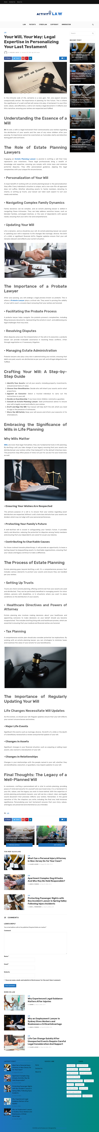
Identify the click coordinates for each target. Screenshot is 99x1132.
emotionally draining (73, 1077)
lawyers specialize (85, 1073)
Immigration (66, 24)
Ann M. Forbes (34, 884)
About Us (19, 2)
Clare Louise (33, 864)
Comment (7, 930)
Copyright (54, 24)
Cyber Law (43, 24)
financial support (72, 1069)
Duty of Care (83, 1088)
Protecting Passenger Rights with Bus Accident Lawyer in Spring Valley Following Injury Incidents (47, 901)
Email (6, 964)
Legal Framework (72, 1073)
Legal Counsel (89, 1080)
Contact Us (12, 2)
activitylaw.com (61, 1128)
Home (5, 2)
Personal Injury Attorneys (75, 1080)
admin (31, 1004)
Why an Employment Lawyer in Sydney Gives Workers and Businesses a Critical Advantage (45, 1021)
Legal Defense (87, 1096)
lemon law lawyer (82, 1065)
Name (6, 956)
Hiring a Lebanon (72, 1088)
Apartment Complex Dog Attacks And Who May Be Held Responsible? (46, 879)
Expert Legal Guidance (74, 1092)
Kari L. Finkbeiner (35, 907)
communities (79, 1084)
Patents (32, 24)
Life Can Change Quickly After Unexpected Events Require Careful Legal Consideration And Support (47, 1041)
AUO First (70, 1084)
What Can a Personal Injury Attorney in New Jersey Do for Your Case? (47, 859)
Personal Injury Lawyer (74, 1096)
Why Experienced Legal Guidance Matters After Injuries (45, 1000)
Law (24, 24)
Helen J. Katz (14, 52)
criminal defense (84, 1069)
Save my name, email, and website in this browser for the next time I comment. (33, 980)
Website (7, 972)
